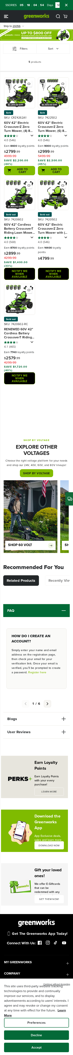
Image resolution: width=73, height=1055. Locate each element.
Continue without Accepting (56, 984)
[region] (36, 1017)
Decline (36, 1035)
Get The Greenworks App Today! (40, 933)
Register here (37, 672)
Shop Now (58, 5)
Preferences (36, 1022)
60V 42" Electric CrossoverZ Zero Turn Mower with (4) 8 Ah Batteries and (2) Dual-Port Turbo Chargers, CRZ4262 (53, 229)
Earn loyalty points (19, 146)
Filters (24, 49)
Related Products (21, 580)
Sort (50, 49)
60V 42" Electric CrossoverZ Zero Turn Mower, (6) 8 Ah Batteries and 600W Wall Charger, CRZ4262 (53, 127)
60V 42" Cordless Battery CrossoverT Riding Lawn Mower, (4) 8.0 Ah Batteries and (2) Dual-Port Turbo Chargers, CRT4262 (19, 229)
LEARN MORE (49, 791)
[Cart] (65, 16)
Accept (36, 1047)
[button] (6, 16)
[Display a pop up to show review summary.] (32, 136)
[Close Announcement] (66, 5)
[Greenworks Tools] (36, 16)
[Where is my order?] (69, 499)
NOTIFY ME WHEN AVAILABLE (19, 274)
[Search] (58, 16)
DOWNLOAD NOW (49, 845)
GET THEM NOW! (49, 899)
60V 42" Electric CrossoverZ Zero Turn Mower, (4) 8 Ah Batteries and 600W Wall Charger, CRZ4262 (19, 127)
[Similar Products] (28, 83)
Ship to (12, 26)
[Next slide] (47, 703)
